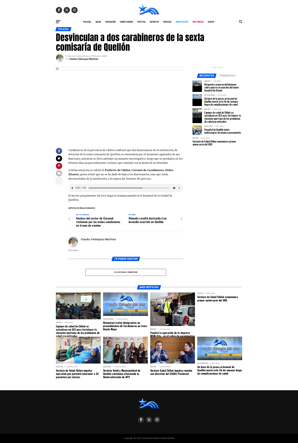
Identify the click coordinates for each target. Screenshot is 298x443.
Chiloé (211, 21)
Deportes (154, 21)
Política (141, 21)
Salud (98, 21)
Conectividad (126, 21)
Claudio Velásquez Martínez (83, 59)
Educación (110, 21)
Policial (87, 21)
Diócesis (167, 21)
